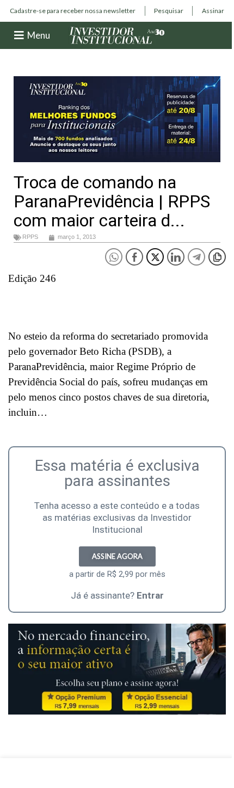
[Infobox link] (73, 11)
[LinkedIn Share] (175, 257)
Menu (38, 35)
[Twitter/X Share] (155, 257)
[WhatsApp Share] (113, 257)
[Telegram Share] (196, 257)
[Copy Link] (217, 257)
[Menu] (19, 35)
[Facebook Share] (134, 257)
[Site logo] (117, 34)
